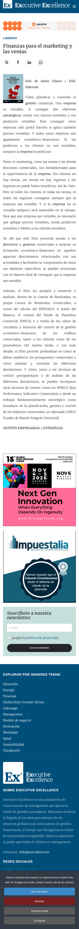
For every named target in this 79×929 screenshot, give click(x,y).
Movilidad (10, 732)
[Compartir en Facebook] (18, 62)
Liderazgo (10, 708)
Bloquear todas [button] (39, 910)
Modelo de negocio (17, 720)
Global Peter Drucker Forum (23, 702)
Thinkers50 (11, 750)
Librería (10, 38)
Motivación (11, 726)
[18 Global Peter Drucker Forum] (39, 489)
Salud (7, 738)
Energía (8, 690)
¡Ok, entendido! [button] (39, 891)
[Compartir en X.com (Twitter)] (6, 62)
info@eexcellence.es (34, 852)
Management (13, 714)
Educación (10, 684)
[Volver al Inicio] (36, 6)
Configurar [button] (39, 920)
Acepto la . (35, 638)
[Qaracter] (39, 25)
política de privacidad (42, 638)
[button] (74, 6)
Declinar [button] (39, 901)
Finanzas (9, 696)
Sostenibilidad (13, 744)
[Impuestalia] (39, 566)
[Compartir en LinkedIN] (29, 62)
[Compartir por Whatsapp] (40, 62)
